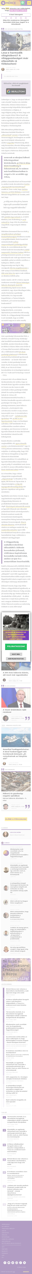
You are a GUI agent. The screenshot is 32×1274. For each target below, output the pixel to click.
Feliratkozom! (16, 646)
